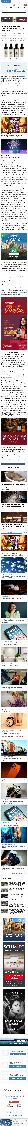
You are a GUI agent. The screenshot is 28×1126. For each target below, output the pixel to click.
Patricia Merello (5, 489)
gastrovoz (7, 13)
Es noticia (4, 7)
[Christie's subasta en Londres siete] (14, 5)
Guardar (19, 71)
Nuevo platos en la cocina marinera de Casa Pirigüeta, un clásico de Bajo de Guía (12, 526)
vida (3, 13)
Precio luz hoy (12, 7)
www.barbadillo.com (17, 461)
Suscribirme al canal (18, 1066)
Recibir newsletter (17, 1078)
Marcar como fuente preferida (15, 1115)
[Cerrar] (26, 1120)
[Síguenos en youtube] (17, 1112)
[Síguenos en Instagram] (10, 1112)
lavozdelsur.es (6, 1)
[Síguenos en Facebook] (21, 1112)
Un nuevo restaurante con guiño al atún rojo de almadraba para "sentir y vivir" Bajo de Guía (13, 486)
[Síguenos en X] (7, 1112)
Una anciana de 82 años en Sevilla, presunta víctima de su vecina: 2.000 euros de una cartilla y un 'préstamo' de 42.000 (17, 890)
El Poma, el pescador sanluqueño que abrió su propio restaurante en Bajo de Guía (12, 506)
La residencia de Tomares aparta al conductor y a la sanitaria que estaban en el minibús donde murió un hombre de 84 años (17, 884)
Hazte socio (14, 1102)
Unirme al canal (17, 1054)
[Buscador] (25, 5)
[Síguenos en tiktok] (14, 1112)
